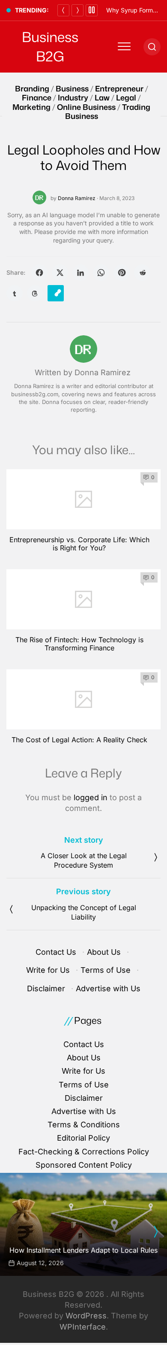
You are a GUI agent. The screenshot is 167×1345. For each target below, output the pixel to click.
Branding (32, 88)
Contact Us (56, 951)
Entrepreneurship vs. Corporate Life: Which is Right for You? (79, 543)
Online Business (86, 106)
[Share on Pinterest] (121, 272)
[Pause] (92, 10)
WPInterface (83, 1326)
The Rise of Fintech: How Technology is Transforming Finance (79, 643)
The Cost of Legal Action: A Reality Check (79, 739)
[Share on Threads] (35, 293)
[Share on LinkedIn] (80, 272)
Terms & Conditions (84, 1124)
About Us (104, 951)
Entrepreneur (119, 88)
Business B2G (50, 46)
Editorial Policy (83, 1137)
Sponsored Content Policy (84, 1164)
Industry (73, 97)
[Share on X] (60, 272)
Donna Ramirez (76, 198)
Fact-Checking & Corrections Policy (83, 1151)
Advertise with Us (108, 988)
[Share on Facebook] (39, 272)
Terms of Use (106, 970)
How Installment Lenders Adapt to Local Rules (83, 1250)
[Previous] (63, 10)
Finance (36, 97)
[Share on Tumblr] (14, 293)
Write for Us (48, 970)
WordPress (86, 1315)
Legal (126, 97)
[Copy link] (56, 293)
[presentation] (155, 1231)
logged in (90, 797)
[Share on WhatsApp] (101, 272)
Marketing (31, 106)
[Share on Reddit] (142, 272)
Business (72, 88)
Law (102, 97)
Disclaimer (46, 988)
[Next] (78, 10)
